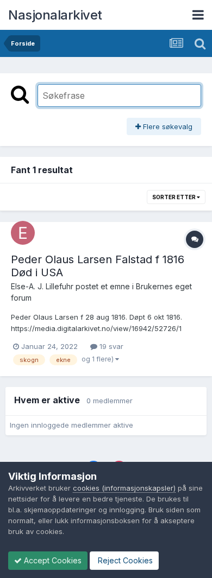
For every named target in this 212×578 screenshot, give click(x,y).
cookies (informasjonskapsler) (124, 488)
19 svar (110, 346)
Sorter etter (174, 197)
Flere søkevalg (166, 126)
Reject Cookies (124, 560)
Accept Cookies (52, 560)
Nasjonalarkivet (55, 15)
